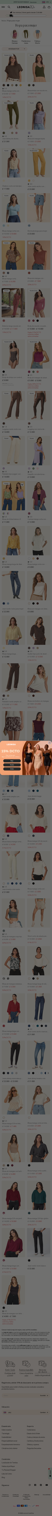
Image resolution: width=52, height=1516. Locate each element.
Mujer (12, 760)
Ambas (12, 769)
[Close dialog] (49, 742)
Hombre (12, 764)
